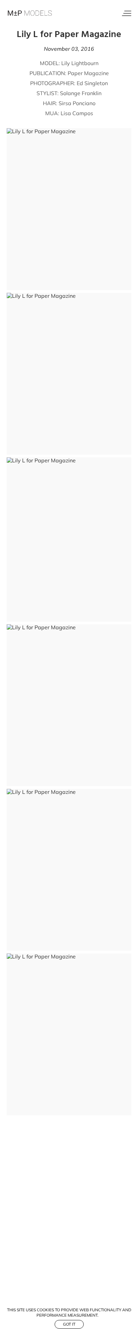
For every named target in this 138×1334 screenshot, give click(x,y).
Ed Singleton (92, 83)
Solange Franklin (80, 93)
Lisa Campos (77, 113)
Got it (69, 1324)
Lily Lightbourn (79, 63)
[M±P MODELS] (30, 13)
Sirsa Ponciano (77, 103)
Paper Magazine (88, 73)
